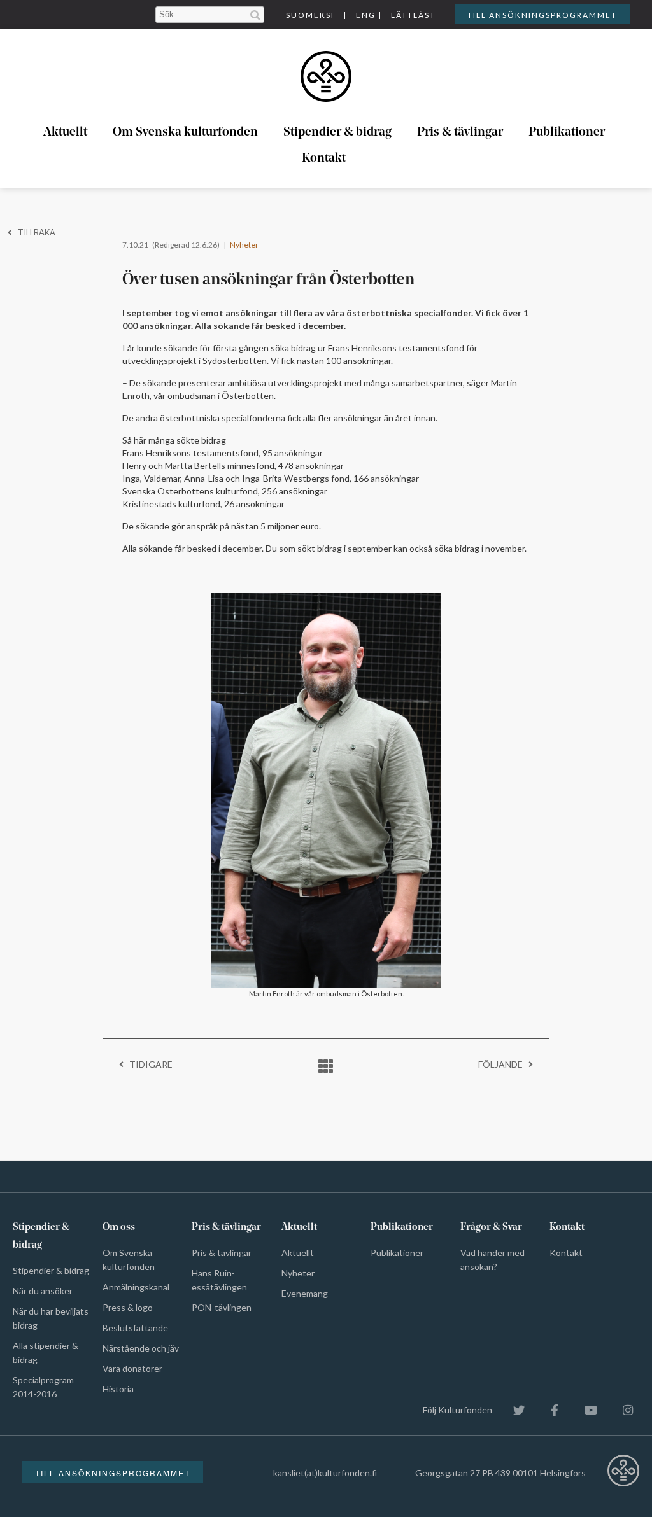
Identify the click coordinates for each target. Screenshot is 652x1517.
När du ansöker (43, 1290)
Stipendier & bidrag (337, 132)
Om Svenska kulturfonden (185, 132)
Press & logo (128, 1307)
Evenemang (304, 1293)
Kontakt (324, 158)
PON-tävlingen (222, 1307)
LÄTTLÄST (413, 15)
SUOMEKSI (310, 15)
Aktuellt (65, 132)
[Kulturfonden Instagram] (621, 1409)
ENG (366, 15)
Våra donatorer (132, 1368)
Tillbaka (33, 232)
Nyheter (244, 244)
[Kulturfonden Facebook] (548, 1409)
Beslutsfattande (135, 1327)
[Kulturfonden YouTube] (584, 1409)
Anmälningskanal (136, 1287)
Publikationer (566, 132)
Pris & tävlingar (460, 132)
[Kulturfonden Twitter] (513, 1409)
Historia (118, 1388)
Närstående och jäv (141, 1348)
